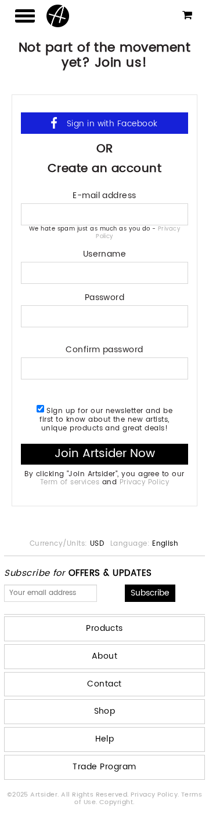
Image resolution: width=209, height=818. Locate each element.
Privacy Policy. (156, 795)
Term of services (70, 482)
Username (105, 252)
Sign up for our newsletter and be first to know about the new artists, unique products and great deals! (105, 419)
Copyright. (117, 802)
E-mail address (104, 194)
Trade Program (104, 766)
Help (104, 739)
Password (105, 296)
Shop (105, 711)
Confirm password (104, 348)
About (104, 656)
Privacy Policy (145, 482)
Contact (104, 684)
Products (104, 628)
